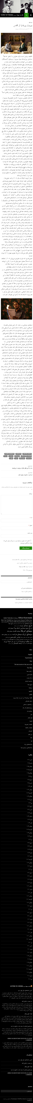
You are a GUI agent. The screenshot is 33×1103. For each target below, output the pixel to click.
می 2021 (30, 909)
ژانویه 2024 (29, 813)
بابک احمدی (20, 623)
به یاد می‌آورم (29, 678)
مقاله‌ (31, 738)
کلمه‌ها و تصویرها (28, 724)
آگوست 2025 (29, 770)
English (30, 654)
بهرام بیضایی (15, 623)
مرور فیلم (30, 22)
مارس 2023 (29, 846)
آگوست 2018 (29, 969)
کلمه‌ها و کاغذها (28, 728)
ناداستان (30, 641)
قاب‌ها (31, 721)
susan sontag (4, 622)
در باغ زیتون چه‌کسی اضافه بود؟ (23, 628)
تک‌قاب (30, 694)
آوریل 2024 (29, 806)
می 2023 (30, 839)
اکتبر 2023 (30, 823)
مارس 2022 (29, 876)
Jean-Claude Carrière (16, 620)
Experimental (28, 658)
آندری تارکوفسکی (28, 623)
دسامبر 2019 (29, 956)
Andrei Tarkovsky (8, 618)
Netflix (18, 453)
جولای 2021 (29, 903)
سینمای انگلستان (16, 631)
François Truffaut (25, 620)
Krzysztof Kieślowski (22, 622)
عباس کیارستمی (15, 637)
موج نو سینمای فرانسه (5, 639)
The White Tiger (26, 456)
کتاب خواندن (24, 643)
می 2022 (30, 869)
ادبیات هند (11, 456)
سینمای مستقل (10, 634)
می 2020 (30, 942)
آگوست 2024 (29, 793)
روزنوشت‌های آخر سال (27, 708)
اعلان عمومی (29, 674)
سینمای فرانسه (17, 635)
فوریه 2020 (29, 949)
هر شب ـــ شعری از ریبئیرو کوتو (25, 474)
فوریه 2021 (29, 919)
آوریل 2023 (29, 843)
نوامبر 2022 (29, 856)
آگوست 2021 (29, 899)
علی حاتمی (7, 637)
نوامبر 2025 (29, 763)
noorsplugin (29, 1099)
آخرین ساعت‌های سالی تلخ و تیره (25, 990)
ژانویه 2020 (29, 952)
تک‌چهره (30, 691)
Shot (31, 661)
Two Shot (29, 668)
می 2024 (30, 803)
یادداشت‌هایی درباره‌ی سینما (26, 748)
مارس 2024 (29, 809)
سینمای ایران (27, 634)
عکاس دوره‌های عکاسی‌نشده (27, 639)
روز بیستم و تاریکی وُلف (27, 1001)
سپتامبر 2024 (29, 790)
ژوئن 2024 (29, 800)
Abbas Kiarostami (25, 618)
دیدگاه (30, 494)
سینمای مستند (4, 634)
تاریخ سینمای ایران (26, 626)
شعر (26, 637)
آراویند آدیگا (17, 456)
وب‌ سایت (29, 533)
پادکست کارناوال (28, 681)
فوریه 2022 (29, 879)
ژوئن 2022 (29, 866)
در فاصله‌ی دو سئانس (27, 704)
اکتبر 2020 (30, 932)
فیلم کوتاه (15, 639)
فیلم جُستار (30, 718)
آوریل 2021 (29, 912)
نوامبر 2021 (29, 889)
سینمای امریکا (22, 458)
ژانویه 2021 (29, 922)
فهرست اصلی (31, 15)
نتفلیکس (11, 458)
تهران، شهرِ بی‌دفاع (28, 1014)
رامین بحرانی (29, 458)
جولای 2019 (29, 962)
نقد (31, 741)
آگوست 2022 (29, 859)
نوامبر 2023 (29, 819)
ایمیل (30, 525)
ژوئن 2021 (29, 906)
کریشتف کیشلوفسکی (17, 643)
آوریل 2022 (29, 873)
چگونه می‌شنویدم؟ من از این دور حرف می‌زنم (16, 642)
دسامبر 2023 (29, 816)
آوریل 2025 (29, 780)
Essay (31, 620)
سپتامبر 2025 (29, 766)
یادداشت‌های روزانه (28, 744)
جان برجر (18, 625)
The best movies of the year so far (23, 664)
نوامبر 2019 (29, 959)
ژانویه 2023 (29, 853)
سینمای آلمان (10, 628)
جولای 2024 (29, 796)
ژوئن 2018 (29, 976)
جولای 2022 (29, 863)
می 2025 (30, 776)
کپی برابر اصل (10, 643)
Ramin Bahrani (9, 453)
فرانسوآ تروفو (20, 639)
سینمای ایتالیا (9, 631)
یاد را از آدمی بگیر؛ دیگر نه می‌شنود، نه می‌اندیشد (22, 467)
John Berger (29, 622)
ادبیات (23, 623)
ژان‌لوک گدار (29, 643)
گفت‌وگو (30, 731)
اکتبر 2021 (30, 893)
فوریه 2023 (29, 849)
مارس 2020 (29, 946)
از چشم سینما (29, 671)
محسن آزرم (25, 29)
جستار (15, 625)
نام (31, 517)
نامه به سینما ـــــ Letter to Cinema (12, 15)
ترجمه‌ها (30, 688)
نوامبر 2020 (29, 929)
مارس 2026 (29, 760)
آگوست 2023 (29, 829)
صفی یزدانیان (22, 637)
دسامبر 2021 (29, 886)
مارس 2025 (29, 783)
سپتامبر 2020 (29, 936)
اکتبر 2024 (30, 786)
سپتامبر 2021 (29, 896)
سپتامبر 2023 (29, 826)
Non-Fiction (10, 622)
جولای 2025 (29, 773)
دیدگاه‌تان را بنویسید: (19, 29)
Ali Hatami (15, 618)
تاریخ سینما (10, 623)
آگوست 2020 (29, 939)
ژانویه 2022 (29, 883)
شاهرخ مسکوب (29, 637)
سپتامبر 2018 (29, 966)
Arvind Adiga (27, 453)
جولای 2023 (29, 833)
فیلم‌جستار (11, 639)
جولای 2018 (29, 972)
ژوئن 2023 (29, 836)
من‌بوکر (16, 458)
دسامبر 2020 (29, 926)
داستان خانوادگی (28, 701)
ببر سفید (5, 456)
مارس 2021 (29, 916)
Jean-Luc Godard (6, 620)
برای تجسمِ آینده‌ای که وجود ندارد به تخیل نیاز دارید (21, 1026)
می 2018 (30, 979)
